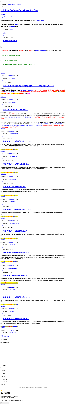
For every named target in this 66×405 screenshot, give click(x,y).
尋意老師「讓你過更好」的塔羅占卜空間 (19, 10)
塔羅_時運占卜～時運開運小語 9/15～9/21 (17, 297)
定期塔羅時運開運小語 (14, 156)
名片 (4, 35)
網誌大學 (12, 26)
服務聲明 (45, 387)
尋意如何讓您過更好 (13, 133)
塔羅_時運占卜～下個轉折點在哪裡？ (16, 319)
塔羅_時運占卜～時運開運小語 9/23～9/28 (17, 209)
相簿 (4, 32)
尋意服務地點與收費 (10, 41)
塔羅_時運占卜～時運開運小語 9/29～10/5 (17, 141)
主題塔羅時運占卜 (13, 179)
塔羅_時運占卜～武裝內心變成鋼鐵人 (16, 164)
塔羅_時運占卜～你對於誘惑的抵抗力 (16, 252)
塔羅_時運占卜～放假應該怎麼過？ (15, 231)
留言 (13, 75)
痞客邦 (10, 75)
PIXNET (23, 387)
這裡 (16, 24)
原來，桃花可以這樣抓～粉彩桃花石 (15, 110)
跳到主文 (3, 14)
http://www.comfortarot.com (10, 17)
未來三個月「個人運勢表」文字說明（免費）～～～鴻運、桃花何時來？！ (28, 86)
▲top (2, 80)
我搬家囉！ (40, 20)
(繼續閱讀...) (3, 73)
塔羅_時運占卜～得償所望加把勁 (14, 187)
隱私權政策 (40, 387)
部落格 (4, 33)
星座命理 (11, 29)
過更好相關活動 (12, 78)
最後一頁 (7, 336)
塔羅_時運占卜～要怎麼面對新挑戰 (15, 276)
